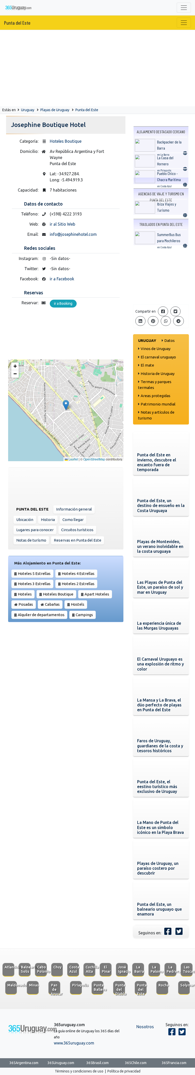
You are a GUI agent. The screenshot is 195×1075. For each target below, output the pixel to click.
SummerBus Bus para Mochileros (169, 240)
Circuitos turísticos (77, 530)
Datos (169, 340)
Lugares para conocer (35, 530)
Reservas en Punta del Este (77, 540)
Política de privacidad (123, 1071)
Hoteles (25, 594)
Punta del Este (17, 23)
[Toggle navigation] (184, 8)
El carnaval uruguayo (158, 357)
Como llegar (73, 519)
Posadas (26, 604)
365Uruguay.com (60, 1063)
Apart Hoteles (97, 594)
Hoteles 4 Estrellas (78, 573)
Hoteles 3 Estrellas (34, 584)
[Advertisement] (97, 68)
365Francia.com (174, 1063)
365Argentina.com (23, 1063)
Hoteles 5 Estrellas (34, 573)
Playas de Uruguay (54, 110)
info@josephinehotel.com (73, 234)
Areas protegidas (155, 396)
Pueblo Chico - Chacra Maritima (169, 179)
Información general (74, 509)
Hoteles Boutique (66, 141)
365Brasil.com (97, 1063)
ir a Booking (63, 303)
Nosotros (145, 1026)
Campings (84, 615)
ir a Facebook (62, 279)
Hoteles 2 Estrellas (78, 584)
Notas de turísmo (31, 540)
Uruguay (27, 110)
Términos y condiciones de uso (79, 1071)
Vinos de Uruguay (155, 348)
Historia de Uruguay (157, 373)
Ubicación (24, 519)
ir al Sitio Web (62, 224)
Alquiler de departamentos (41, 615)
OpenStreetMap (94, 459)
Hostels (77, 604)
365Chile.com (136, 1063)
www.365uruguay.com (74, 1043)
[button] (66, 405)
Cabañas (52, 604)
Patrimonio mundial (158, 404)
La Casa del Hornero (165, 163)
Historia (48, 519)
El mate (147, 365)
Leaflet (73, 459)
